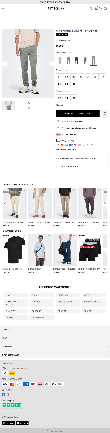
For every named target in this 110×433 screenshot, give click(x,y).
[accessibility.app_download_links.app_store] (22, 425)
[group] (15, 209)
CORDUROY (37, 311)
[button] (59, 76)
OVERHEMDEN (38, 317)
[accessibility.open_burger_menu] (3, 8)
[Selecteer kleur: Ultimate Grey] (93, 60)
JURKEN (9, 317)
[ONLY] (55, 9)
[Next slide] (105, 203)
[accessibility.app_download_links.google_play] (8, 425)
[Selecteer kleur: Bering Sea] (77, 61)
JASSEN (87, 295)
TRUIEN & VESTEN (92, 301)
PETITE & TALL (64, 295)
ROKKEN (87, 311)
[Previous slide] (5, 203)
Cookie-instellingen (55, 430)
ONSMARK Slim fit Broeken (77, 30)
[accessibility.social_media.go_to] (3, 395)
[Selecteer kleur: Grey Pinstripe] (85, 61)
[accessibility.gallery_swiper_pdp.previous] (28, 103)
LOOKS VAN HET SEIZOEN (13, 303)
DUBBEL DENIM (65, 301)
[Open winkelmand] (105, 8)
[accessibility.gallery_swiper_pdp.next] (28, 108)
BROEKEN (36, 301)
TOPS (34, 295)
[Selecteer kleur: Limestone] (60, 61)
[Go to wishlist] (100, 8)
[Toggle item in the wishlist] (104, 113)
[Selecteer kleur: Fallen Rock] (68, 61)
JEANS (8, 295)
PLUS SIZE (10, 311)
